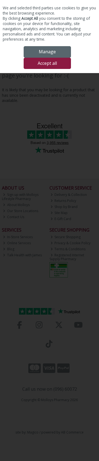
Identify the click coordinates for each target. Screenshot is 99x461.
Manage (47, 52)
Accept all (47, 63)
